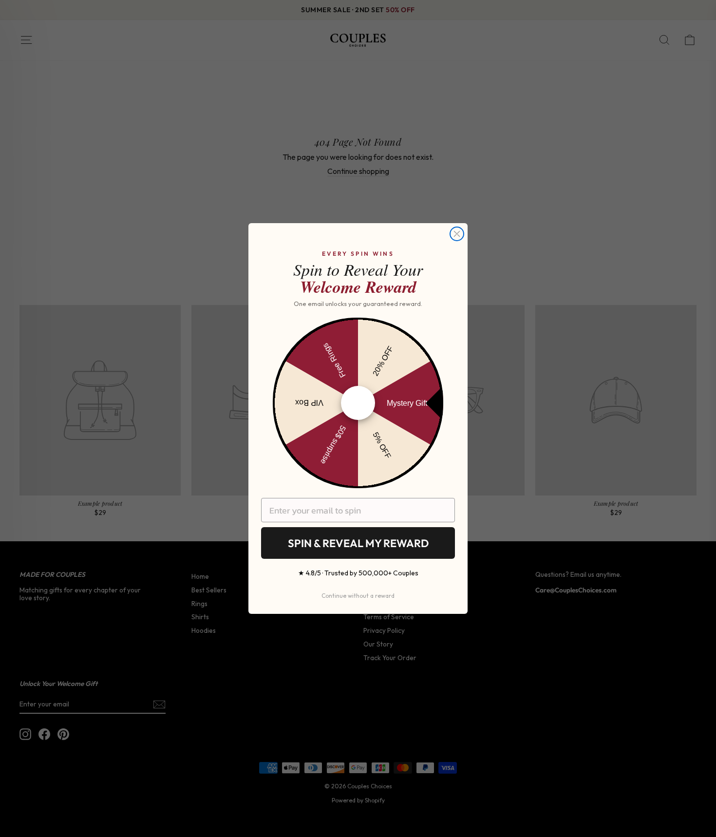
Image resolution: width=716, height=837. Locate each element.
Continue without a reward (358, 595)
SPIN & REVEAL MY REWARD (358, 543)
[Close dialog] (457, 234)
